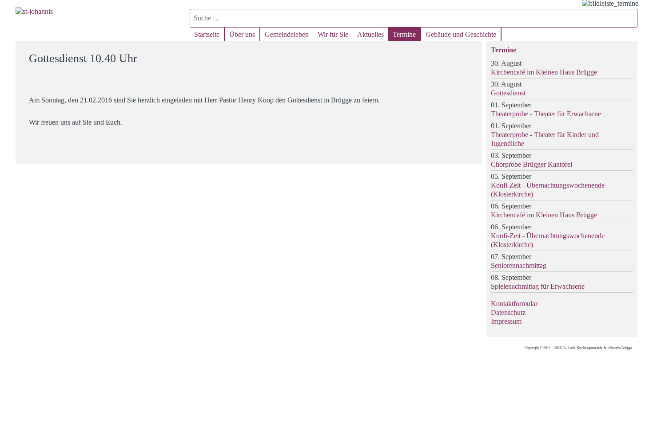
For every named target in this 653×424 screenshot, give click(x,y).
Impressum (506, 321)
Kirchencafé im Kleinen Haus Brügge (544, 72)
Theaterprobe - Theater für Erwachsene (546, 114)
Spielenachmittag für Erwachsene (538, 286)
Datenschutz (508, 312)
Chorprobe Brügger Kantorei (531, 164)
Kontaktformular (514, 303)
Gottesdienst (508, 93)
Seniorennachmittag (518, 265)
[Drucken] (469, 54)
